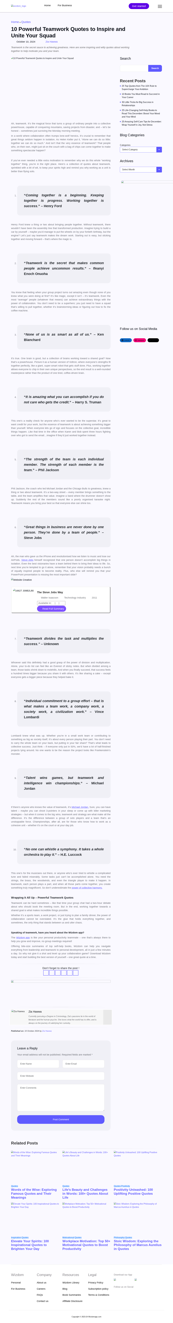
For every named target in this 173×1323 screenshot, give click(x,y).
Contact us (42, 1301)
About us (41, 1282)
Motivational (68, 1237)
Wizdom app (23, 937)
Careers (41, 1288)
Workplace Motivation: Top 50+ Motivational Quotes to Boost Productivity (86, 1245)
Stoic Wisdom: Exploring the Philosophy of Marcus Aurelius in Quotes (138, 1245)
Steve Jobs (27, 560)
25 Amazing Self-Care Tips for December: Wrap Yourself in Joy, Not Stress (142, 123)
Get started (139, 6)
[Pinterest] (132, 1292)
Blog (64, 1288)
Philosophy (119, 1237)
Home (47, 5)
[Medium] (120, 1292)
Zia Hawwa (52, 41)
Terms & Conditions (98, 1295)
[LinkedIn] (107, 1016)
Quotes (26, 22)
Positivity (125, 1186)
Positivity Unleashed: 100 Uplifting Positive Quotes (133, 1191)
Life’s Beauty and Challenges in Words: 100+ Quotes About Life (85, 1193)
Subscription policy (98, 1288)
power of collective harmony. (87, 887)
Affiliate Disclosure (72, 1301)
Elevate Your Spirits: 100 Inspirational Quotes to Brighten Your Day (30, 1245)
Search (125, 58)
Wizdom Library (70, 1282)
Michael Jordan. (80, 807)
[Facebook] (115, 1292)
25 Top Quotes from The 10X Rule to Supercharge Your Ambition (139, 87)
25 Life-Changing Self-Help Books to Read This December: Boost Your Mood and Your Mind (141, 113)
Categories (125, 145)
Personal (16, 1282)
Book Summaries (71, 1295)
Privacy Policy (95, 1282)
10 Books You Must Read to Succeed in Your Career (141, 95)
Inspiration (16, 1237)
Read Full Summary (53, 608)
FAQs (40, 1295)
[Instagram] (107, 1012)
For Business (65, 5)
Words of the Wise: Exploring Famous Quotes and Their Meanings (34, 1193)
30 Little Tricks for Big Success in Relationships (137, 104)
